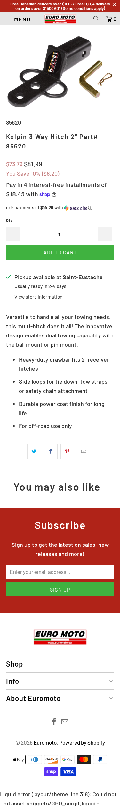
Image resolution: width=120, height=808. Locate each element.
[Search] (96, 18)
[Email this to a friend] (84, 451)
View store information (38, 296)
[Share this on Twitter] (34, 451)
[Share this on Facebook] (51, 451)
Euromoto (45, 742)
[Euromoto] (60, 18)
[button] (60, 208)
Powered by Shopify (82, 742)
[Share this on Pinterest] (67, 451)
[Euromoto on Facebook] (54, 722)
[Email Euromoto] (65, 722)
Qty (9, 220)
